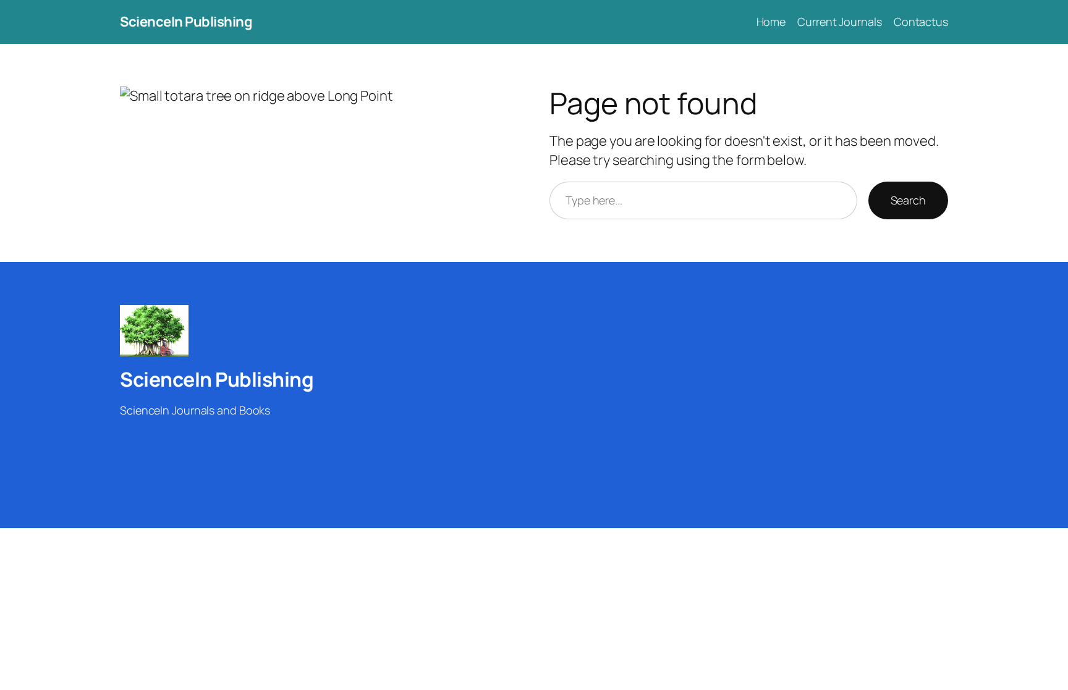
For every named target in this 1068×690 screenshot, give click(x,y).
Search (908, 200)
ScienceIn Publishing (186, 21)
